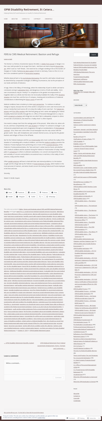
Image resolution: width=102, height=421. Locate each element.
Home (5, 19)
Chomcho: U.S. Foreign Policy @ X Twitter (84, 92)
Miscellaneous (78, 184)
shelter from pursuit (48, 64)
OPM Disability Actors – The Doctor (85, 215)
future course (30, 99)
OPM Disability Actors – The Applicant (86, 206)
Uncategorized (78, 374)
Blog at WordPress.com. (11, 412)
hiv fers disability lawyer (14, 266)
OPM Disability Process (80, 289)
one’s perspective (38, 104)
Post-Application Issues (81, 322)
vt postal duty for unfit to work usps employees (39, 316)
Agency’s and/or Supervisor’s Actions (85, 125)
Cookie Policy (41, 418)
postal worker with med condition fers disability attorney (21, 302)
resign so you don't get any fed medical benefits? (47, 307)
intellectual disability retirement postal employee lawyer (27, 271)
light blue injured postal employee (22, 280)
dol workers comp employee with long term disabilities (20, 245)
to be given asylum (28, 71)
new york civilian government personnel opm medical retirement (27, 295)
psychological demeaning (31, 78)
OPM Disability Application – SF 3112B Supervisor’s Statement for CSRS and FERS (86, 267)
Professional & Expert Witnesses (83, 327)
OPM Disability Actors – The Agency (85, 201)
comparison (13, 152)
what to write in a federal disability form (34, 321)
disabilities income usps (55, 235)
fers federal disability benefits (32, 259)
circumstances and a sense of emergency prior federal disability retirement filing (39, 221)
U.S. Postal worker (34, 140)
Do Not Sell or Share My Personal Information (31, 412)
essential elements (52, 145)
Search (94, 55)
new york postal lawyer (55, 295)
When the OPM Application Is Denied (85, 382)
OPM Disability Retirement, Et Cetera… (29, 9)
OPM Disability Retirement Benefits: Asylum (19, 343)
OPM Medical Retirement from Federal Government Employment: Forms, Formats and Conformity (51, 345)
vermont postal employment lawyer (52, 314)
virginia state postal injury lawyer (14, 316)
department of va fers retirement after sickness (33, 235)
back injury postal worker (15, 216)
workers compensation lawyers (29, 328)
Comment (58, 377)
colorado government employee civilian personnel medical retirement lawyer (27, 223)
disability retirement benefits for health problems (41, 238)
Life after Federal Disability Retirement (85, 172)
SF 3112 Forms (78, 346)
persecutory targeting (32, 73)
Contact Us (25, 19)
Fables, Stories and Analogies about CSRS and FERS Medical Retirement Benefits (84, 155)
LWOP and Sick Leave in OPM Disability (85, 177)
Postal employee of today (41, 164)
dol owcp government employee (55, 242)
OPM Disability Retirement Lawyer (40, 330)
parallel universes (13, 161)
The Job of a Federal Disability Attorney (85, 351)
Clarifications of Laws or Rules (83, 139)
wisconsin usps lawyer (15, 326)
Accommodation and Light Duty (83, 118)
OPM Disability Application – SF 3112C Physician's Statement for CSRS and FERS (86, 274)
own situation (32, 126)
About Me (14, 19)
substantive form (23, 90)
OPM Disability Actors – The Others (85, 232)
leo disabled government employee (52, 278)
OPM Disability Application (81, 248)
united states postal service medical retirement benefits (24, 314)
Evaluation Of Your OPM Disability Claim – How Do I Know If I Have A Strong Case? (85, 148)
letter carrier (7, 280)
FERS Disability (78, 165)
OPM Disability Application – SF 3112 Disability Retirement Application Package (85, 253)
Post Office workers (18, 111)
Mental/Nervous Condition (81, 182)
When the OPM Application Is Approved (85, 377)
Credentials (48, 19)
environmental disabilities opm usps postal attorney (42, 252)
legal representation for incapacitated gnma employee (24, 278)
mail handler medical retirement (24, 285)
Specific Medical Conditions (82, 348)
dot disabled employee (23, 247)
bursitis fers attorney (45, 219)
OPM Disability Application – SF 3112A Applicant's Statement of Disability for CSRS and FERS (86, 260)
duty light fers (35, 247)
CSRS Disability (78, 141)
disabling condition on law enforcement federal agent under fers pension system (35, 240)
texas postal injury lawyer (15, 311)
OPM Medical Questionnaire (82, 320)
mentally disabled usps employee (19, 290)
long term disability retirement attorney (18, 283)
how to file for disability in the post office (34, 266)
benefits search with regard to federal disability (38, 216)
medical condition (50, 142)
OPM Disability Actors (80, 198)
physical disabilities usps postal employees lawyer (47, 299)
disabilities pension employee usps (14, 238)
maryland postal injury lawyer (43, 285)
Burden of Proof (78, 137)
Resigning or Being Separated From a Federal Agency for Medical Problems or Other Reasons (86, 341)
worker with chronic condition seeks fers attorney (38, 326)
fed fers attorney (46, 254)
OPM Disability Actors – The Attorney (86, 210)
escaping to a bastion (15, 116)
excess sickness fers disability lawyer (29, 254)
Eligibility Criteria (78, 144)
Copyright (37, 19)
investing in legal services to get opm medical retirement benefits (29, 273)
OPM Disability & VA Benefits (82, 196)
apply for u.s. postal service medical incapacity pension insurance (36, 211)
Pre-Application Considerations (83, 324)
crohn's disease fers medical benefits (49, 231)
